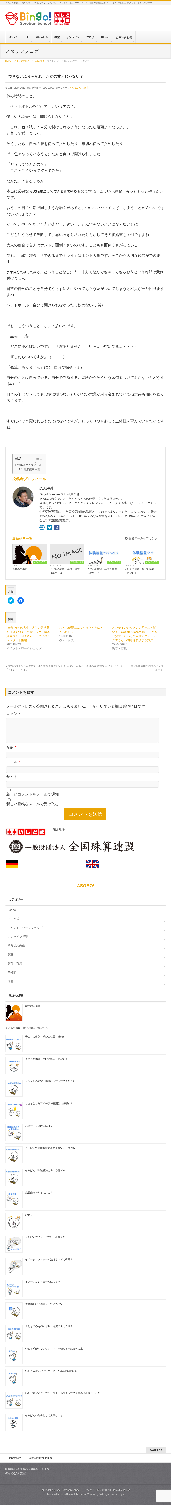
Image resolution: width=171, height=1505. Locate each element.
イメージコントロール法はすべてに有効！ (49, 1259)
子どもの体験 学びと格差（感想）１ (139, 571)
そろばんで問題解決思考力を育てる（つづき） (51, 1148)
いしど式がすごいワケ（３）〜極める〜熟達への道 (54, 1348)
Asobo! (12, 909)
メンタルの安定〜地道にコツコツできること (50, 1081)
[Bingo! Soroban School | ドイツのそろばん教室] (37, 20)
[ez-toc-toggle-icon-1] (37, 459)
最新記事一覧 (32, 469)
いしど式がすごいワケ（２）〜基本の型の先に (51, 1370)
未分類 (12, 972)
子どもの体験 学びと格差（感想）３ (65, 571)
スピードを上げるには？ (39, 1125)
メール (13, 762)
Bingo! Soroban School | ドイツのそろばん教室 (80, 1490)
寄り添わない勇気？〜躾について (44, 1304)
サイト (12, 777)
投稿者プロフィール (29, 465)
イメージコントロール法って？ (42, 1281)
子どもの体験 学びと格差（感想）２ (102, 571)
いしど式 (13, 918)
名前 (11, 747)
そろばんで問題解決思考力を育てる (45, 1170)
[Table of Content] (39, 459)
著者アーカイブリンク (143, 538)
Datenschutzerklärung (40, 1458)
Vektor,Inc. (105, 1494)
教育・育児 (15, 963)
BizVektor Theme (85, 1494)
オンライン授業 (18, 936)
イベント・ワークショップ (25, 927)
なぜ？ (29, 1214)
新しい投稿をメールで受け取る (32, 804)
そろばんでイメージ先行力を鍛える (45, 1237)
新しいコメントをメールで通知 (32, 794)
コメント (13, 714)
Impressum (15, 1458)
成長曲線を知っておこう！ (40, 1192)
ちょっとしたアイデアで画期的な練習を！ (49, 1103)
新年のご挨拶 (19, 569)
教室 (86, 87)
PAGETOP (156, 1450)
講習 (10, 981)
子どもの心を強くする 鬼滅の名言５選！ (49, 1326)
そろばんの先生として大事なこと (44, 1415)
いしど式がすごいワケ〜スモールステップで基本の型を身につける (62, 1393)
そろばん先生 (76, 87)
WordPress (67, 1494)
